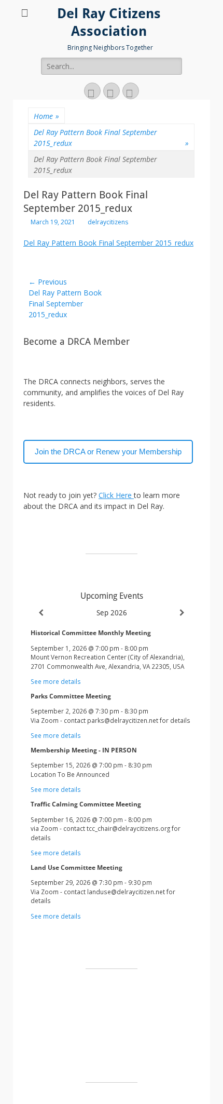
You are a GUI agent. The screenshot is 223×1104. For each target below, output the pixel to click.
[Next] (182, 612)
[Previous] (41, 612)
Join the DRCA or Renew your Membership (108, 451)
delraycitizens (108, 222)
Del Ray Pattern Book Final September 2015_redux (111, 137)
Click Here (116, 495)
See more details (56, 681)
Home (46, 116)
